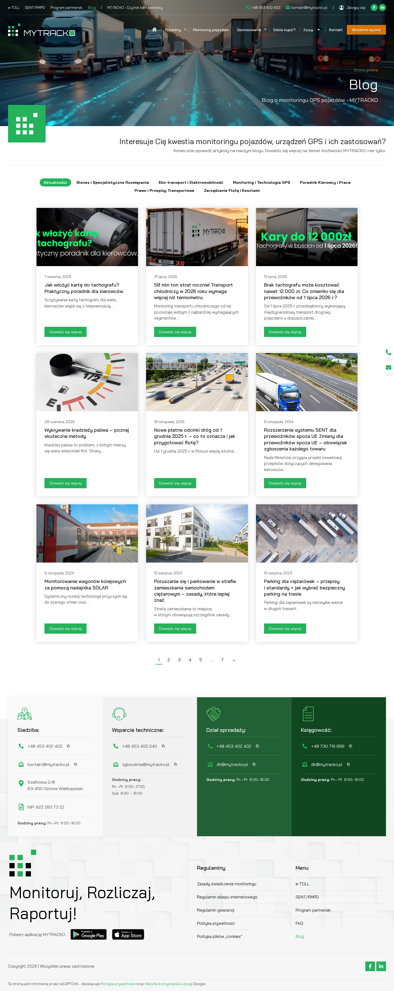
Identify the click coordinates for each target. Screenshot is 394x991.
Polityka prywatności (118, 984)
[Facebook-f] (370, 966)
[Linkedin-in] (381, 966)
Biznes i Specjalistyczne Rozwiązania (113, 182)
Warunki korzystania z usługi (168, 984)
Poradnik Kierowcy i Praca (325, 182)
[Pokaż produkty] (185, 30)
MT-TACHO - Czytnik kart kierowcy (135, 7)
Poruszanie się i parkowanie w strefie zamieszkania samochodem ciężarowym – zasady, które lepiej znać (195, 590)
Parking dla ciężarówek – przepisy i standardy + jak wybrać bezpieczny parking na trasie (304, 587)
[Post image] (87, 237)
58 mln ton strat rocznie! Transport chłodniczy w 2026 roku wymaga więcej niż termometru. (193, 291)
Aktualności (55, 182)
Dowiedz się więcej (65, 331)
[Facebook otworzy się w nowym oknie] (374, 7)
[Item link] (388, 352)
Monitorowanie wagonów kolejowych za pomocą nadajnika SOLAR (85, 584)
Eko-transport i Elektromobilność (191, 182)
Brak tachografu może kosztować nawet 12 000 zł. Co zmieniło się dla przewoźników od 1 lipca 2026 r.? (304, 291)
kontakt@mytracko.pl (309, 7)
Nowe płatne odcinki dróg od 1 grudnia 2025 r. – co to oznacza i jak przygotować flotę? (194, 436)
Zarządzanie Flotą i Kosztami (232, 190)
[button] (66, 746)
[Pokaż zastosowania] (265, 30)
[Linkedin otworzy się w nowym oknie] (382, 7)
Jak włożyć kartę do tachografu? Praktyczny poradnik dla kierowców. (84, 288)
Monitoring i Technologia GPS (261, 182)
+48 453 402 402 (266, 7)
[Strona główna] (154, 30)
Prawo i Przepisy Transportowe (164, 190)
